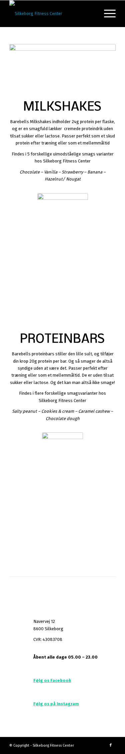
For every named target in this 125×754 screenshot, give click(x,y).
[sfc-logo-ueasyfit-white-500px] (51, 13)
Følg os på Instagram (56, 703)
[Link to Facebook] (111, 745)
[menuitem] (106, 13)
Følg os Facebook (52, 680)
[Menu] (106, 13)
